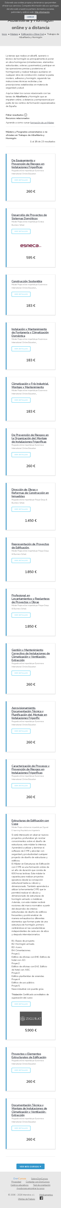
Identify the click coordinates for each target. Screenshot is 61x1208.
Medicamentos (46, 1194)
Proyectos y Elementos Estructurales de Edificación (29, 1055)
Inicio (4, 34)
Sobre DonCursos (39, 1178)
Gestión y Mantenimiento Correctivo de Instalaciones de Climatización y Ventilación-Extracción (31, 655)
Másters (14, 34)
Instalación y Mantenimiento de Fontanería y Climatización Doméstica (30, 332)
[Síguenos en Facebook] (41, 1199)
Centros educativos (19, 1185)
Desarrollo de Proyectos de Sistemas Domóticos (29, 216)
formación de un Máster (42, 122)
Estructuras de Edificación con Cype (30, 822)
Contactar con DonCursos (38, 1181)
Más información (42, 12)
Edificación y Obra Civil (32, 34)
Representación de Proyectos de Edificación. (30, 545)
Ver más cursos (30, 1166)
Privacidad (16, 1181)
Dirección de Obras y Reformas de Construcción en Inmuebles (30, 493)
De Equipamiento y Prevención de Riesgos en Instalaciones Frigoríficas (28, 163)
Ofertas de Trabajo (26, 1199)
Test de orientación (41, 1185)
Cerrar (30, 17)
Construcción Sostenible (27, 281)
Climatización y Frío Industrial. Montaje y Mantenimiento (30, 385)
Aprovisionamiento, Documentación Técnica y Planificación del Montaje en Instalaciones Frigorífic (29, 713)
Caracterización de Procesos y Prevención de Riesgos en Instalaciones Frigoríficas (31, 769)
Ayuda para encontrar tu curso (30, 1188)
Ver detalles (21, 180)
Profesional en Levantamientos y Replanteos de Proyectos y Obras (31, 598)
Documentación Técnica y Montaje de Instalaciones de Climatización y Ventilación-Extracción (29, 1110)
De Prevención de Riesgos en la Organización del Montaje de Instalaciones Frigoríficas (30, 438)
